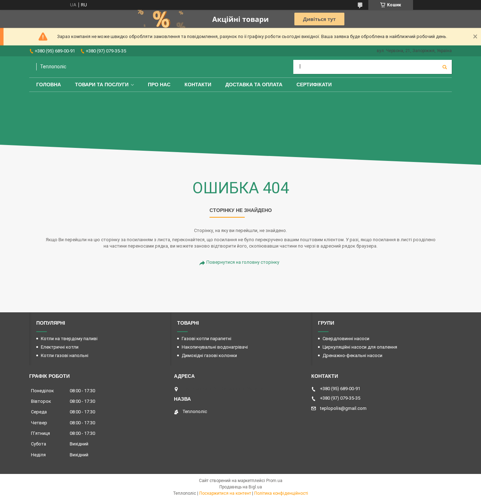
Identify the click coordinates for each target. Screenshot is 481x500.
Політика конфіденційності (281, 493)
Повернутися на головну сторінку (242, 262)
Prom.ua (274, 480)
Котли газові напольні (64, 355)
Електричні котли (60, 347)
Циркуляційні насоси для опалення (360, 347)
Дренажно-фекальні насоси (352, 355)
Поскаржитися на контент (225, 493)
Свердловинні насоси (346, 338)
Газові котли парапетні (206, 338)
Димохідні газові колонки (209, 355)
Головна (48, 84)
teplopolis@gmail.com (343, 408)
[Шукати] (445, 67)
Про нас (159, 84)
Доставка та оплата (253, 84)
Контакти (198, 84)
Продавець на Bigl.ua (240, 487)
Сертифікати (314, 84)
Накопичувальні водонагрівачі (215, 347)
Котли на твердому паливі (69, 338)
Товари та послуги (102, 84)
